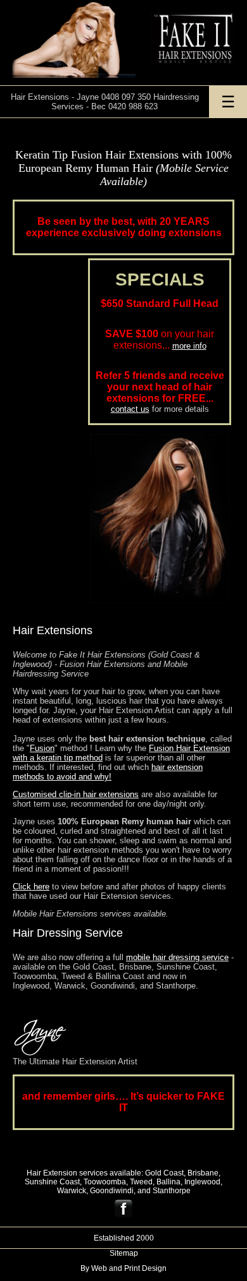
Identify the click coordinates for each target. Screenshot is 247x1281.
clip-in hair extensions (76, 794)
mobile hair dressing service (177, 957)
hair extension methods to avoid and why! (108, 771)
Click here (31, 886)
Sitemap (124, 1253)
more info (189, 346)
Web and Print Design (129, 1268)
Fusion (42, 748)
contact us (130, 409)
